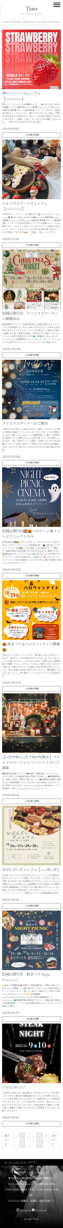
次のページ (54, 1140)
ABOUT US (7, 22)
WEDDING (17, 22)
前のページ (7, 1140)
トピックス (20, 1162)
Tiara (31, 8)
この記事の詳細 (31, 135)
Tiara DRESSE (41, 22)
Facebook (41, 1210)
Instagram (25, 1210)
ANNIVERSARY (28, 22)
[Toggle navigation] (57, 5)
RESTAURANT (54, 22)
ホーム (8, 1162)
